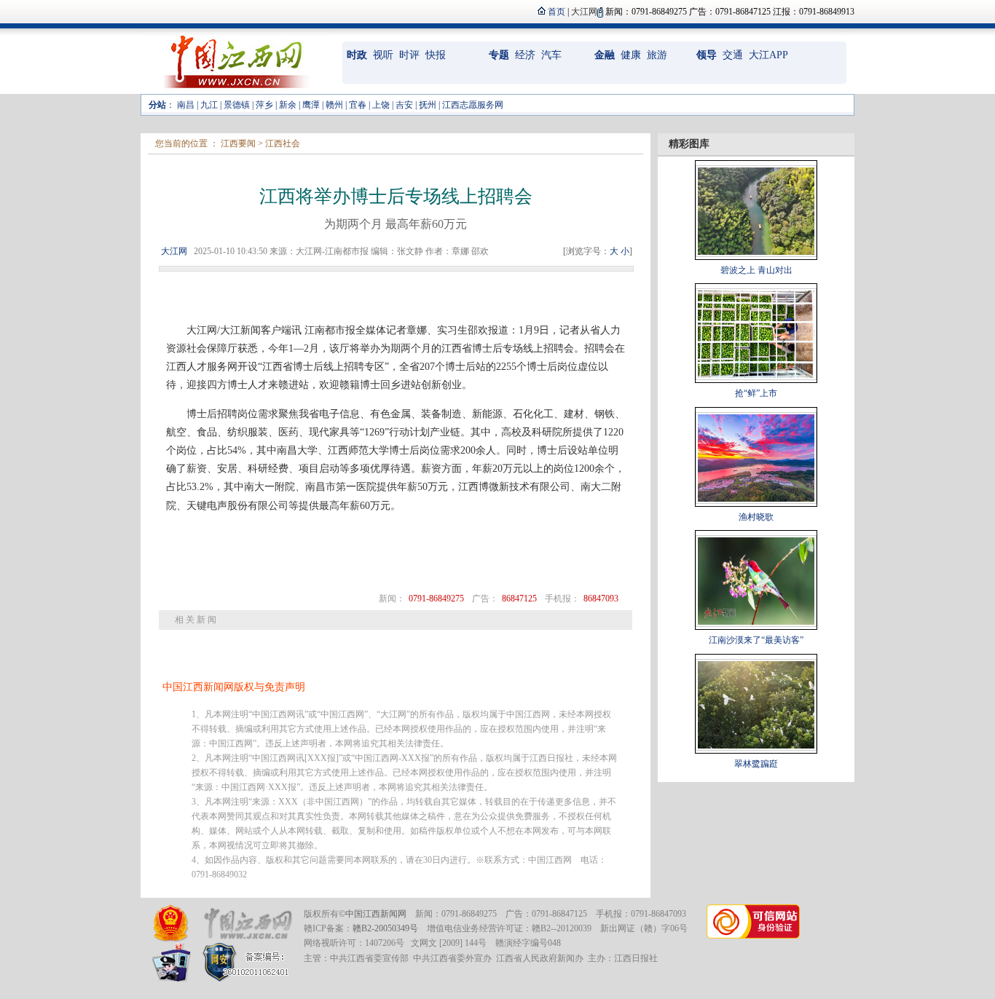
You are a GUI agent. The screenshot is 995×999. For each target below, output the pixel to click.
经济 (525, 55)
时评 (409, 55)
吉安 (404, 105)
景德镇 (237, 105)
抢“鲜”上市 (756, 393)
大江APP (768, 55)
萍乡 (264, 105)
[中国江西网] (247, 923)
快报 (435, 55)
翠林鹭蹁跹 (756, 764)
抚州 (427, 105)
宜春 (357, 105)
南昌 (185, 105)
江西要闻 (238, 143)
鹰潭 (311, 105)
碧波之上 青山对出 (756, 270)
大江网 (174, 251)
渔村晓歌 (756, 517)
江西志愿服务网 (472, 105)
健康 (631, 55)
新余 (287, 105)
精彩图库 (689, 143)
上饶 (381, 105)
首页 (556, 12)
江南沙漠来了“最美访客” (756, 640)
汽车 (551, 55)
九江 (209, 105)
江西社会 (282, 143)
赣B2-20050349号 (385, 928)
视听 (383, 55)
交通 (733, 55)
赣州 (334, 105)
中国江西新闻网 (375, 914)
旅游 (657, 55)
